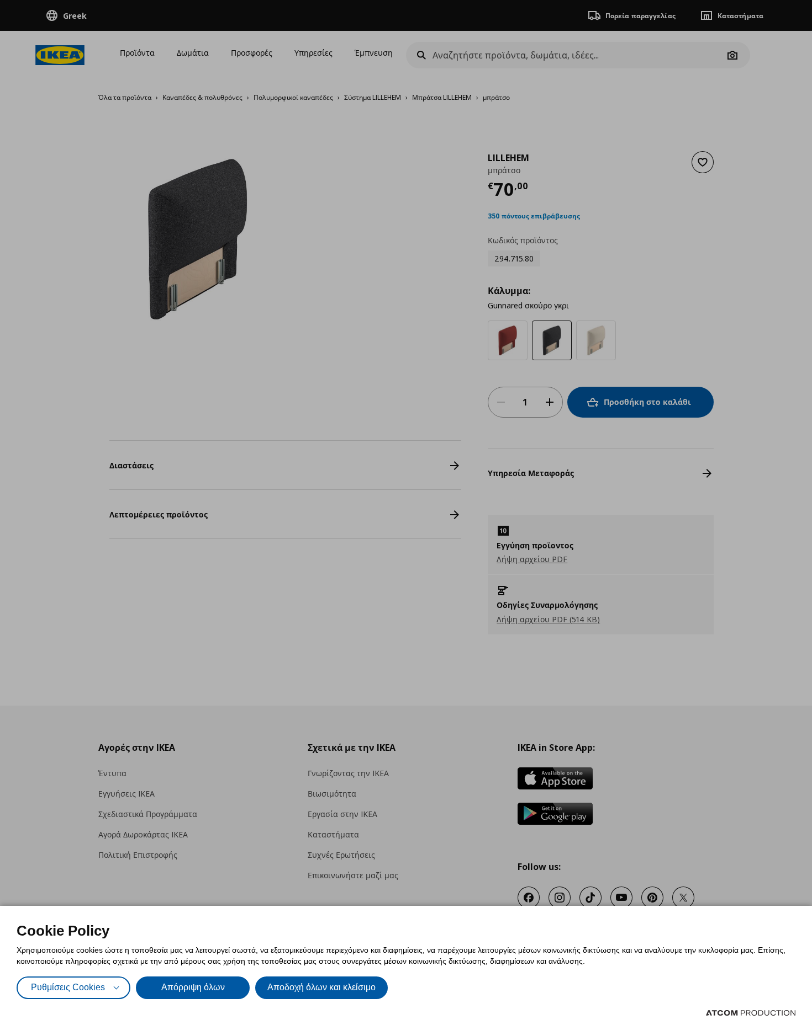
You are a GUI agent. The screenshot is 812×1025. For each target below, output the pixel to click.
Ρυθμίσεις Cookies (68, 987)
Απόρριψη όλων (193, 987)
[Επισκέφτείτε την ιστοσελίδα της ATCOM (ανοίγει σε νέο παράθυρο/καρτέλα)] (750, 1013)
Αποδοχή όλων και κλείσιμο (321, 987)
